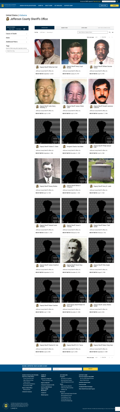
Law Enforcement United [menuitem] (84, 382)
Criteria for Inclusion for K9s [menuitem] (47, 384)
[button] (17, 33)
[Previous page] (109, 37)
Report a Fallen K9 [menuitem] (45, 382)
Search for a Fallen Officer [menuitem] (28, 376)
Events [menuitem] (61, 384)
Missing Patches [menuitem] (26, 389)
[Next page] (112, 37)
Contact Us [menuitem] (43, 392)
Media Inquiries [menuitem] (44, 394)
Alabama (23, 15)
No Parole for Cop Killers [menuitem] (66, 378)
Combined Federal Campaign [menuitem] (85, 386)
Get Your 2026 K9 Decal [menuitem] (46, 387)
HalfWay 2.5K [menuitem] (64, 389)
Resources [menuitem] (62, 391)
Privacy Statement (114, 408)
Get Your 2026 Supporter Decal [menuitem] (87, 378)
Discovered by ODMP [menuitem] (27, 385)
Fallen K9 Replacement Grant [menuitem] (67, 382)
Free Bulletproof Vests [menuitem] (66, 397)
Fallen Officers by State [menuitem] (28, 380)
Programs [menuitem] (62, 376)
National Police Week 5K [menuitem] (66, 386)
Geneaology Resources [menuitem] (66, 399)
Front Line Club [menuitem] (82, 384)
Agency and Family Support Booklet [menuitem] (69, 393)
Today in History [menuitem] (26, 382)
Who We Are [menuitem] (44, 390)
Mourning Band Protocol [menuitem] (66, 395)
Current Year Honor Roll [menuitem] (28, 378)
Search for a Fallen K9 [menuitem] (46, 378)
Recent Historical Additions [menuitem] (29, 383)
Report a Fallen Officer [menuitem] (27, 387)
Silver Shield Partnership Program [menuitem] (87, 388)
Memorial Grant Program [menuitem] (66, 380)
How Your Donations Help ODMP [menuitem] (86, 376)
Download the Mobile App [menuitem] (66, 400)
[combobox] (18, 51)
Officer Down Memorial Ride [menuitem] (67, 387)
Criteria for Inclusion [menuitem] (27, 391)
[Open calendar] (24, 29)
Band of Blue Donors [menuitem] (84, 380)
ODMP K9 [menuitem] (43, 376)
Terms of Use (107, 408)
